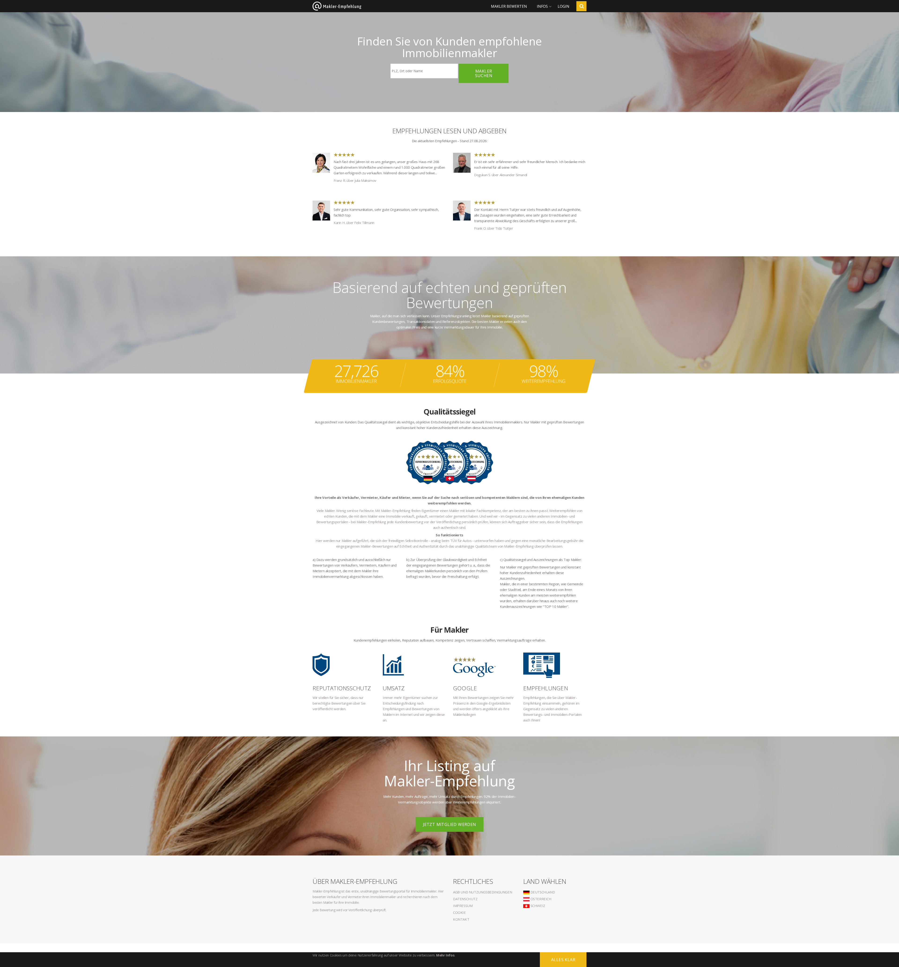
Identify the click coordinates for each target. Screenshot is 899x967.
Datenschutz (465, 898)
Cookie (459, 912)
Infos (542, 6)
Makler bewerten (509, 6)
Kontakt (461, 919)
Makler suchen (483, 73)
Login (563, 6)
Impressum (462, 905)
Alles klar (563, 959)
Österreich (541, 898)
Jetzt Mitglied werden (449, 824)
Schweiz (537, 905)
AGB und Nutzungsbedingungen (482, 892)
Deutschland (542, 892)
